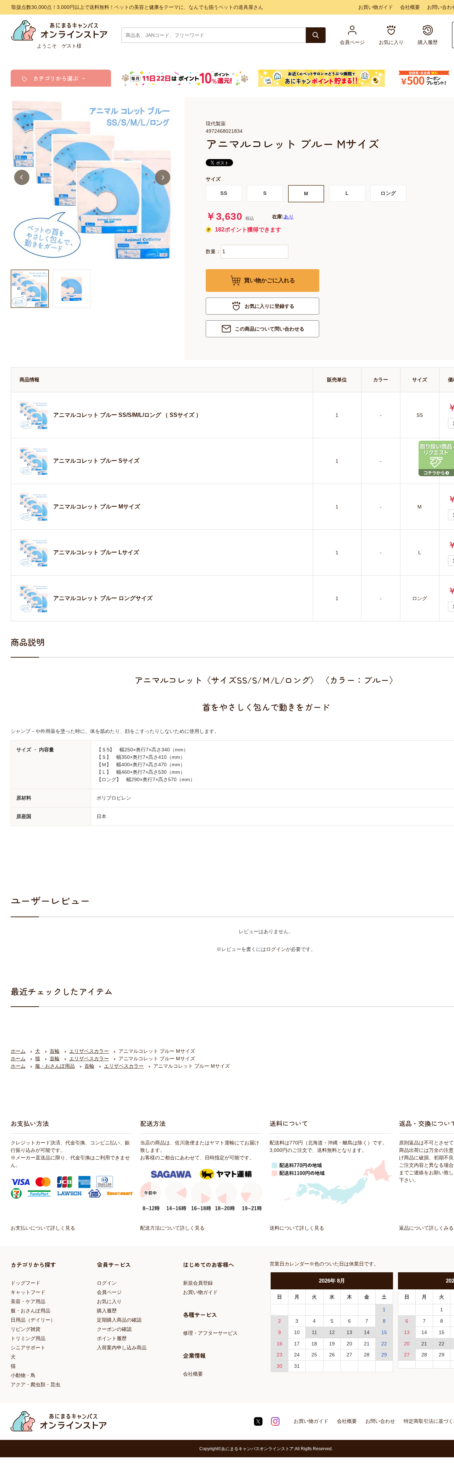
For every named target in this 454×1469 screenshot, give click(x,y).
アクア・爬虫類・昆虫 (35, 1384)
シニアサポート (28, 1347)
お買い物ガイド (375, 7)
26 (332, 1355)
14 (367, 1332)
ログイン (276, 949)
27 (349, 1355)
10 (297, 1332)
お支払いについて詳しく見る (43, 1228)
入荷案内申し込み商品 (121, 1347)
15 (384, 1332)
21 (367, 1343)
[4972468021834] (30, 289)
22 (384, 1343)
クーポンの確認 (114, 1329)
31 (297, 1366)
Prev (21, 177)
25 (314, 1355)
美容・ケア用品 (28, 1301)
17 (297, 1343)
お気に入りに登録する (269, 306)
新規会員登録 (198, 1283)
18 (314, 1343)
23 (279, 1355)
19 (332, 1343)
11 (314, 1332)
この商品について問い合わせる (269, 329)
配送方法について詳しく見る (172, 1228)
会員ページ (109, 1292)
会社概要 (410, 7)
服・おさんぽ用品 (30, 1310)
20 (349, 1343)
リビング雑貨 (25, 1329)
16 (279, 1343)
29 (384, 1355)
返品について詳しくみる (426, 1228)
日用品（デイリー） (33, 1320)
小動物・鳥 (23, 1375)
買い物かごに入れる (269, 280)
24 (297, 1355)
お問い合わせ (380, 1421)
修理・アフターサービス (210, 1333)
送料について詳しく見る (297, 1228)
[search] (316, 35)
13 (349, 1332)
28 (367, 1355)
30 (279, 1366)
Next (162, 177)
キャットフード (28, 1292)
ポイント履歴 (112, 1338)
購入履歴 (107, 1310)
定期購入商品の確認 (119, 1320)
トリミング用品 (28, 1338)
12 (332, 1332)
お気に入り (109, 1301)
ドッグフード (25, 1283)
